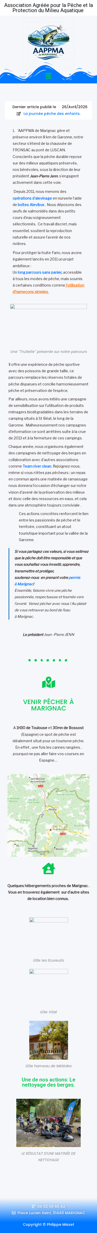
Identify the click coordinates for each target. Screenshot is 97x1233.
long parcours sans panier (40, 272)
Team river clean (37, 466)
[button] (48, 76)
